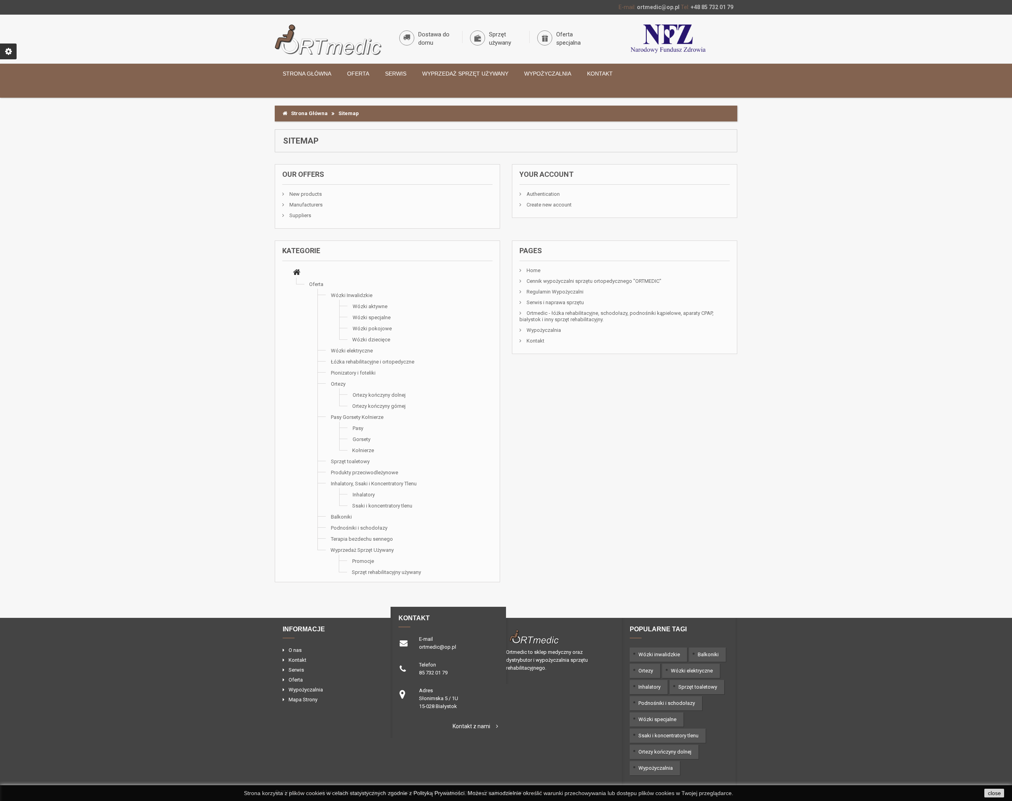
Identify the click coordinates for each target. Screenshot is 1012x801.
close (994, 793)
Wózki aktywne (370, 306)
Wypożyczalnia (547, 73)
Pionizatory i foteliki (353, 373)
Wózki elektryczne (352, 351)
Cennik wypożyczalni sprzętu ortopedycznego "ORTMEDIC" (593, 281)
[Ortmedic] (328, 40)
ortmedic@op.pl (658, 7)
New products (305, 194)
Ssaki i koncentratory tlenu (382, 506)
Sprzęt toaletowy (350, 461)
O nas (295, 650)
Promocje (363, 561)
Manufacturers (305, 205)
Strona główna (307, 73)
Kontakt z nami (471, 726)
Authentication (542, 194)
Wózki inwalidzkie (659, 654)
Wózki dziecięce (371, 340)
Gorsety (361, 439)
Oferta (358, 73)
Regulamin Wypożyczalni (554, 292)
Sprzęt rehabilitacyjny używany (386, 572)
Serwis (395, 73)
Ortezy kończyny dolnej (379, 395)
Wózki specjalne (372, 317)
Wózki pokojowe (372, 328)
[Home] (296, 273)
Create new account (548, 205)
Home (532, 270)
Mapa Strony (303, 700)
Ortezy (338, 384)
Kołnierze (363, 450)
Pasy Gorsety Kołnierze (357, 417)
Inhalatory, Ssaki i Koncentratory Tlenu (374, 484)
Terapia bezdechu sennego (362, 539)
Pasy (358, 428)
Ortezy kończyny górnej (379, 406)
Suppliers (299, 215)
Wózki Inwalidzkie (351, 295)
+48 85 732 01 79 (712, 7)
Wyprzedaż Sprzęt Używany (465, 73)
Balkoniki (341, 517)
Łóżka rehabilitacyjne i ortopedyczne (372, 362)
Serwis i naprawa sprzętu (554, 302)
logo (557, 636)
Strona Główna (307, 113)
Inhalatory (364, 495)
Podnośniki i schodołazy (359, 528)
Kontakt (600, 73)
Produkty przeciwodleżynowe (364, 472)
